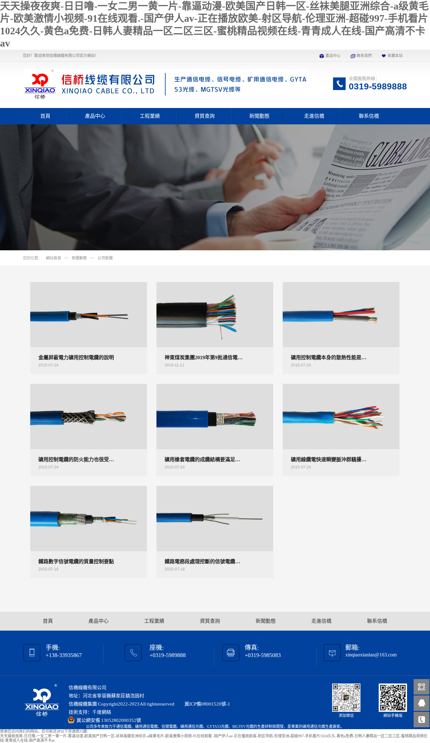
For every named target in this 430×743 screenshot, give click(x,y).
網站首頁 (53, 258)
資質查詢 (205, 116)
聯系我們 (364, 56)
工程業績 (150, 116)
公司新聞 (105, 258)
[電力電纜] (215, 187)
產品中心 (333, 56)
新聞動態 (259, 116)
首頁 (45, 116)
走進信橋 (314, 116)
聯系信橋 (369, 116)
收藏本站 (395, 56)
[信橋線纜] (166, 95)
